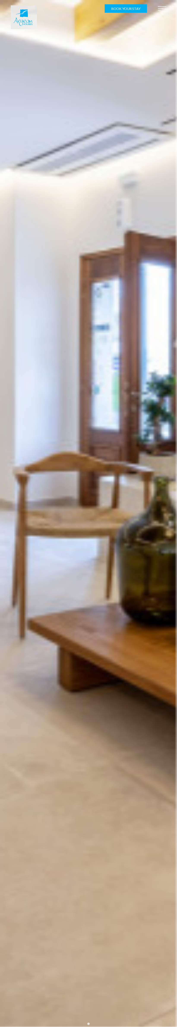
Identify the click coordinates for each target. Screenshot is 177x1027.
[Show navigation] (162, 8)
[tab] (88, 1023)
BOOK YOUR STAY (126, 8)
